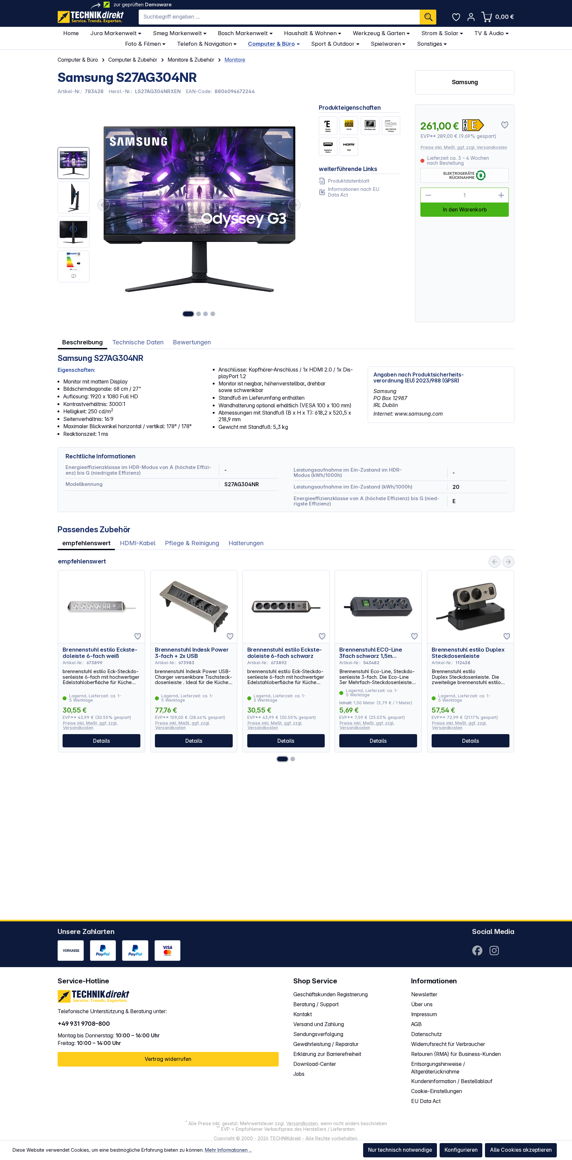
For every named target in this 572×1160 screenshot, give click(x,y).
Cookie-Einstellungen (436, 1091)
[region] (181, 213)
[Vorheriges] (103, 205)
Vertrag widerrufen (168, 1059)
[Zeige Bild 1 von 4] (188, 314)
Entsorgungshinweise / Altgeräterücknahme (438, 1068)
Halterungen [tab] (245, 543)
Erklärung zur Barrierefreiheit (327, 1054)
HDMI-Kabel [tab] (138, 543)
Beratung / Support (316, 1004)
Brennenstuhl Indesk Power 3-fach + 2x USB (192, 653)
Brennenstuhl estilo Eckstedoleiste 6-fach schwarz (284, 653)
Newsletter (424, 994)
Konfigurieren (461, 1150)
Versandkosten (302, 1123)
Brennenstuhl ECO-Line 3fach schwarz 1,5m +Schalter (370, 653)
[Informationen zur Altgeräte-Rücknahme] (464, 175)
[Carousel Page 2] (292, 759)
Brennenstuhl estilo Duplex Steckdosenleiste (468, 653)
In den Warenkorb (465, 209)
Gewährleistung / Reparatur (325, 1044)
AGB (416, 1024)
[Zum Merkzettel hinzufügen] (137, 636)
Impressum (424, 1014)
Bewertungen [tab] (192, 342)
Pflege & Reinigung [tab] (192, 543)
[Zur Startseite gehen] (91, 17)
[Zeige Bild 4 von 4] (212, 314)
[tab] (82, 342)
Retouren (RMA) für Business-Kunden (456, 1054)
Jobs (299, 1074)
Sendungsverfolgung (318, 1034)
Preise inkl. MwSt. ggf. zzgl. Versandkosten (464, 147)
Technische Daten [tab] (138, 342)
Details (101, 741)
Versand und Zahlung (318, 1024)
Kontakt (302, 1014)
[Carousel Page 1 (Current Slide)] (282, 759)
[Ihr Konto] (471, 17)
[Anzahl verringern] (428, 195)
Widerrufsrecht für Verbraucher (448, 1044)
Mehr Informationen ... (228, 1150)
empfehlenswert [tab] (86, 543)
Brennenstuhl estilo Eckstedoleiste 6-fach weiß (100, 653)
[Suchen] (428, 17)
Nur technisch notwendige (400, 1150)
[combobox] (279, 17)
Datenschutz (426, 1034)
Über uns (422, 1004)
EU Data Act (426, 1101)
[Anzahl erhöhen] (501, 195)
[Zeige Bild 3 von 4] (205, 314)
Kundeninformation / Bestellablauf (452, 1081)
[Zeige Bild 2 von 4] (198, 314)
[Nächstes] (295, 205)
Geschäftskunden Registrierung (330, 994)
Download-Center (314, 1064)
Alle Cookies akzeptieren (521, 1150)
